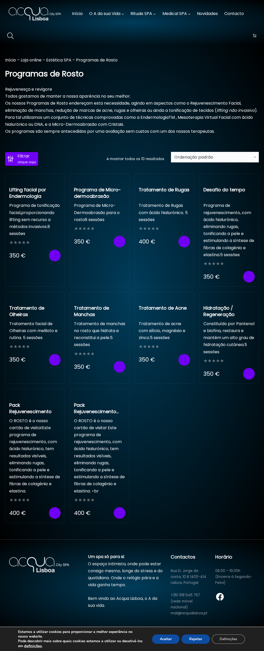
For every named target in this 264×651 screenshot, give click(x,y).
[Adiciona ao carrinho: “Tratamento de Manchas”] (119, 367)
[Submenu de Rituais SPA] (154, 14)
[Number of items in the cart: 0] (254, 35)
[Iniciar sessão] (255, 14)
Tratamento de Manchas (91, 311)
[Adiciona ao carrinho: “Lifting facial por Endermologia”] (55, 255)
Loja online (31, 60)
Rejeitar (195, 639)
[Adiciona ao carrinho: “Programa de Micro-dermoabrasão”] (119, 241)
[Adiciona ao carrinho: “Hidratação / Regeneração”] (249, 374)
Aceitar (166, 639)
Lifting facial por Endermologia (27, 192)
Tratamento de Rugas (164, 189)
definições (33, 646)
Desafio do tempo (224, 189)
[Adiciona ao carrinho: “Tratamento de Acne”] (184, 360)
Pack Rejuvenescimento (30, 408)
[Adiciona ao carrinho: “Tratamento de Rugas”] (184, 241)
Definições (228, 639)
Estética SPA (58, 60)
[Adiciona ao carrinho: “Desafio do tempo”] (249, 277)
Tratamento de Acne (163, 308)
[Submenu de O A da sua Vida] (122, 14)
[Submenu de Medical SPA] (189, 14)
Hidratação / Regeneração (219, 311)
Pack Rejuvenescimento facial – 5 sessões (95, 411)
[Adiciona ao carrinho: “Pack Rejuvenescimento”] (55, 513)
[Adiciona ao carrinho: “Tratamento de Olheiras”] (55, 360)
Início (10, 60)
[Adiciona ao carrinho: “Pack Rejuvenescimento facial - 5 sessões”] (119, 513)
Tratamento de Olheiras (26, 311)
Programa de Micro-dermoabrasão (97, 192)
